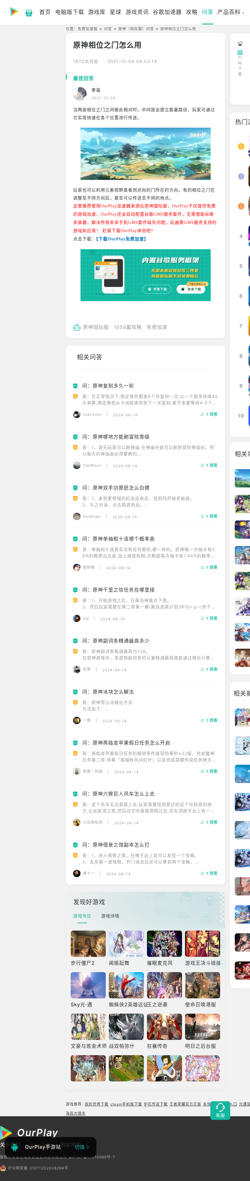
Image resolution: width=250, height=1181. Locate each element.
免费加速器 (88, 29)
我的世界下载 (97, 1104)
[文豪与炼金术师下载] (88, 1027)
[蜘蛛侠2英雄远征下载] (126, 985)
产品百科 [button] (229, 12)
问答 (108, 29)
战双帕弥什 (122, 1046)
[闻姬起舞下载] (126, 944)
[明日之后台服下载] (202, 1027)
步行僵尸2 (83, 963)
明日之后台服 (200, 1046)
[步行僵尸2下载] (88, 944)
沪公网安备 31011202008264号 (38, 1168)
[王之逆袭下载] (164, 985)
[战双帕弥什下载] (126, 1027)
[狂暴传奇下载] (164, 1027)
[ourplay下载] (26, 12)
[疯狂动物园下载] (164, 1068)
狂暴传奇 (157, 1046)
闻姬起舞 (119, 963)
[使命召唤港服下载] (202, 985)
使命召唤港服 (200, 1004)
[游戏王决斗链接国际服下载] (202, 944)
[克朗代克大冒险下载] (126, 1068)
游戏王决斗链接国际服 (211, 963)
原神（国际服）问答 (136, 29)
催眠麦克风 (160, 963)
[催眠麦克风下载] (164, 944)
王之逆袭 (157, 1004)
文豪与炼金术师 (89, 1046)
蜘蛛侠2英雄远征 (128, 1004)
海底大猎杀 (76, 1113)
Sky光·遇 (81, 1004)
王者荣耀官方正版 (185, 1104)
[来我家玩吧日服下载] (202, 1068)
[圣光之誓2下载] (88, 1068)
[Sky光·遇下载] (88, 985)
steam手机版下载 (126, 1104)
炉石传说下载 (156, 1104)
